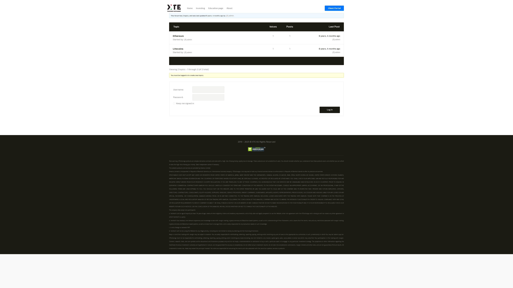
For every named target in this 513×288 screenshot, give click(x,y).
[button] (334, 8)
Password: (178, 97)
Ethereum (178, 35)
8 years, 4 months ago (329, 36)
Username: (178, 89)
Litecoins (178, 48)
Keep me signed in (185, 103)
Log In (330, 109)
